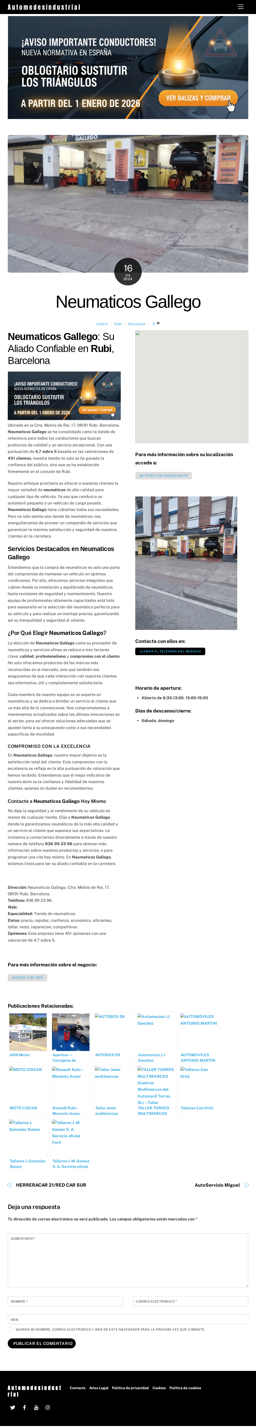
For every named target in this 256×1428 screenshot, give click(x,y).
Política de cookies (185, 1388)
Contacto (78, 1388)
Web (14, 1320)
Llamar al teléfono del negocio (170, 651)
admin (102, 324)
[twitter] (13, 1407)
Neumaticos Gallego (128, 301)
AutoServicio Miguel (217, 1185)
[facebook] (25, 1407)
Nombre (19, 1301)
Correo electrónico (156, 1301)
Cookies (159, 1388)
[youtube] (36, 1407)
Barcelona (136, 324)
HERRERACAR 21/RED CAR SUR (51, 1185)
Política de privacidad (130, 1388)
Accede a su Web (27, 977)
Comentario (23, 1238)
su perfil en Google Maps (164, 475)
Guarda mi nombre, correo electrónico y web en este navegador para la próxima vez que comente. (111, 1329)
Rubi (118, 324)
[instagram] (48, 1407)
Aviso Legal (98, 1388)
